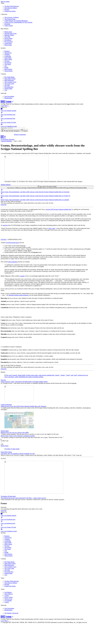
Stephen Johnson (6, 184)
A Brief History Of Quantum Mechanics (16, 20)
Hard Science (8, 69)
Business (7, 51)
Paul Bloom (7, 40)
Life (5, 66)
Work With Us (8, 594)
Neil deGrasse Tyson (10, 33)
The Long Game (9, 83)
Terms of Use (8, 599)
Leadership (7, 56)
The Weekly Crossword (11, 613)
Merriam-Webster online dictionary (19, 295)
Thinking (7, 54)
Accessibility (8, 600)
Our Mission (8, 592)
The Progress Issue (9, 19)
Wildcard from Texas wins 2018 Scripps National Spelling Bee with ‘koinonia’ (23, 406)
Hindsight (7, 24)
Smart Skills (7, 57)
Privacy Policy (8, 597)
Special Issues (8, 71)
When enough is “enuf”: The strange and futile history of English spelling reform (24, 381)
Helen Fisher (8, 45)
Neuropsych (7, 53)
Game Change (8, 25)
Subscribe (11, 139)
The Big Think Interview (11, 6)
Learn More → (5, 105)
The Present (7, 62)
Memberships (8, 98)
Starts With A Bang (10, 78)
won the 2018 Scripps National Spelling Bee (58, 209)
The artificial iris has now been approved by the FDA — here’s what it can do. (23, 498)
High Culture (8, 59)
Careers (6, 602)
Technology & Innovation (8, 496)
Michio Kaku (8, 32)
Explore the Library (10, 11)
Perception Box (8, 87)
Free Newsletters (9, 96)
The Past (6, 61)
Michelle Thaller (9, 35)
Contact (6, 595)
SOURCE (4, 239)
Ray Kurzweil (8, 41)
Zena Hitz (7, 36)
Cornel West (8, 43)
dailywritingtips (12, 262)
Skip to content (5, 1)
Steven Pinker (8, 38)
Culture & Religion (6, 141)
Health (6, 67)
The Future (7, 64)
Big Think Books (9, 77)
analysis (5, 225)
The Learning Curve (10, 82)
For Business (5, 139)
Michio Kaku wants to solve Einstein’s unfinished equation (18, 436)
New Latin (52, 228)
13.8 (5, 90)
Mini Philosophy (9, 80)
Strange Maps (8, 88)
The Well (7, 85)
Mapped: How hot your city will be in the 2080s (15, 432)
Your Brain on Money (10, 8)
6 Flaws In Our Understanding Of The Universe (18, 22)
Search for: (4, 128)
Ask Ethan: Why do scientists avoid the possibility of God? (18, 453)
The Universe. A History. (11, 17)
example (22, 276)
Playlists (6, 9)
